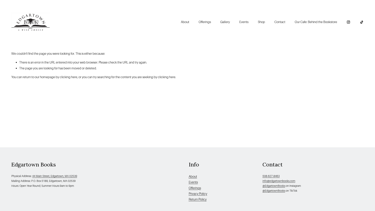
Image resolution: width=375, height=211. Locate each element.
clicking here (68, 77)
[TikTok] (362, 22)
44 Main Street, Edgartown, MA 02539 (54, 176)
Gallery (225, 22)
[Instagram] (348, 22)
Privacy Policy (198, 194)
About (193, 176)
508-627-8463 (271, 176)
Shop (261, 22)
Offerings (205, 22)
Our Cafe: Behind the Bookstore (316, 22)
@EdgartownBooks (273, 185)
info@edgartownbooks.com (278, 180)
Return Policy (198, 199)
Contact (279, 22)
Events (243, 22)
